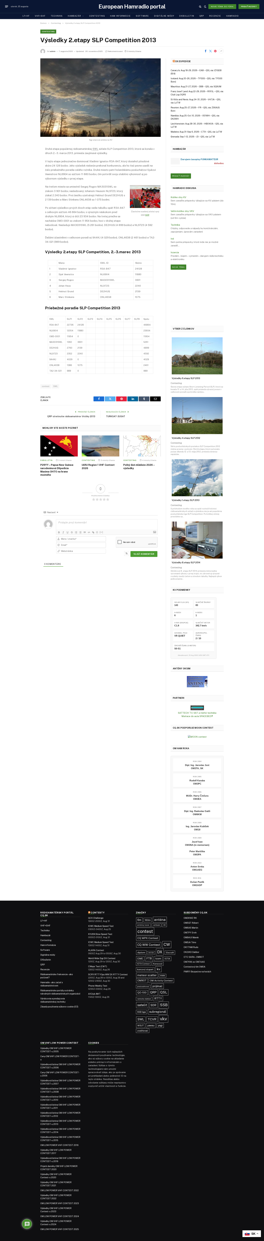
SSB (164, 1005)
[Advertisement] (197, 297)
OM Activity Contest (161, 980)
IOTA (167, 958)
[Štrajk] (72, 532)
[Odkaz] (93, 532)
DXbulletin (186, 16)
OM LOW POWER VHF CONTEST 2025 (59, 1229)
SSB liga (141, 1012)
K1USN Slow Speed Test (100, 934)
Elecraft (170, 952)
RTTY (158, 998)
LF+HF (26, 16)
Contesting (97, 16)
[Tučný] (59, 532)
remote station (144, 999)
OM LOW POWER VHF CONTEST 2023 (59, 1203)
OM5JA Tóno (190, 942)
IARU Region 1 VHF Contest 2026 (98, 466)
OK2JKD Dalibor (191, 952)
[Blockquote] (84, 532)
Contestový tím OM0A (194, 967)
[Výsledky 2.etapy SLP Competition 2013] (100, 97)
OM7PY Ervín (190, 932)
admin (52, 51)
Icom (158, 958)
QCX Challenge (95, 918)
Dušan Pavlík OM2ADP (197, 883)
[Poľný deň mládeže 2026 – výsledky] (142, 445)
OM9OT (142, 980)
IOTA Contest (143, 964)
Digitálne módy (164, 16)
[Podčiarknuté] (67, 532)
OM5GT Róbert (191, 923)
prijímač (157, 986)
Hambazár (74, 16)
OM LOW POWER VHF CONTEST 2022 (59, 1190)
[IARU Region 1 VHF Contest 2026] (100, 445)
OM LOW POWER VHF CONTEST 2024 (59, 1216)
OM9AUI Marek (191, 937)
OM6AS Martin (191, 928)
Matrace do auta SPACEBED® (197, 716)
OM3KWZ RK (190, 918)
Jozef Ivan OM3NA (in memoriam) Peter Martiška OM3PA (197, 848)
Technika (57, 16)
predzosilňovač (143, 986)
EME (140, 958)
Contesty (98, 912)
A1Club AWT (94, 994)
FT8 (149, 958)
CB (164, 925)
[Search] (200, 6)
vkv (163, 1018)
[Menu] (6, 6)
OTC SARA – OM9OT (194, 957)
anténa (160, 920)
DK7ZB (151, 953)
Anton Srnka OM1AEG (197, 868)
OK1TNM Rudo (191, 947)
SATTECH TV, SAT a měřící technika (197, 713)
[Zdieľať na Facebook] (205, 51)
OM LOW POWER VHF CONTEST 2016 (59, 1145)
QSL (163, 992)
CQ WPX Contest (147, 938)
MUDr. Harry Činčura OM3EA (197, 797)
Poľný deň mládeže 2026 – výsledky (139, 466)
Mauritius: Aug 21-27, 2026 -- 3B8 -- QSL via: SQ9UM (196, 86)
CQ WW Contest (148, 944)
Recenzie (215, 16)
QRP (201, 16)
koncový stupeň (145, 969)
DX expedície (183, 61)
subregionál (157, 1011)
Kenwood (157, 963)
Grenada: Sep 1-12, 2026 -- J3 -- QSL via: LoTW (193, 136)
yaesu (150, 1025)
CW (167, 944)
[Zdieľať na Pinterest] (215, 51)
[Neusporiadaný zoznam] (80, 532)
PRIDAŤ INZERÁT (180, 176)
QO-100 (142, 992)
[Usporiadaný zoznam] (76, 532)
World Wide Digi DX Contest (102, 958)
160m (148, 920)
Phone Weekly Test (97, 986)
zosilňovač (142, 1030)
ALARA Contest (96, 950)
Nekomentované (115, 51)
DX (159, 952)
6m (139, 919)
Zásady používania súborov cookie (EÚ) (59, 1006)
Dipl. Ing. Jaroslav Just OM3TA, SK (197, 767)
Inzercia (175, 252)
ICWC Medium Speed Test (101, 926)
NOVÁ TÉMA (178, 267)
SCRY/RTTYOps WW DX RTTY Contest (108, 974)
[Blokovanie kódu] (89, 532)
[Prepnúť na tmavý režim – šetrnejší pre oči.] (205, 6)
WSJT (140, 1025)
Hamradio (232, 16)
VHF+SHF (40, 16)
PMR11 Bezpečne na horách (197, 971)
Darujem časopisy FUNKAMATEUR (199, 159)
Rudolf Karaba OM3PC (197, 782)
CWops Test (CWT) (97, 966)
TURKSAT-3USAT (115, 416)
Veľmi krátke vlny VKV (182, 211)
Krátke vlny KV (178, 197)
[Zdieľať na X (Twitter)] (210, 51)
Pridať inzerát (249, 6)
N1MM (162, 976)
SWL (55, 386)
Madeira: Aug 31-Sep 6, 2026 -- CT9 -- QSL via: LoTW (196, 132)
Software (142, 16)
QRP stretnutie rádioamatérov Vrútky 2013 (71, 416)
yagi (160, 1025)
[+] (101, 532)
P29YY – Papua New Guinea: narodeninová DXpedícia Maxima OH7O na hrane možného (56, 469)
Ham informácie (120, 16)
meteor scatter (147, 975)
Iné (172, 238)
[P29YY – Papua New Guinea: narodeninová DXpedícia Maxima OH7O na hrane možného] (59, 445)
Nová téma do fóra (222, 6)
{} (97, 532)
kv (158, 969)
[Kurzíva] (63, 532)
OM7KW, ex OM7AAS (194, 962)
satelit (142, 1005)
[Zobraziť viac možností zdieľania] (221, 51)
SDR (147, 215)
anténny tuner (143, 925)
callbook (156, 925)
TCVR (152, 1019)
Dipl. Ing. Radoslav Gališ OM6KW (197, 813)
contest (46, 386)
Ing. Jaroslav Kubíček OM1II (197, 828)
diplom (141, 952)
